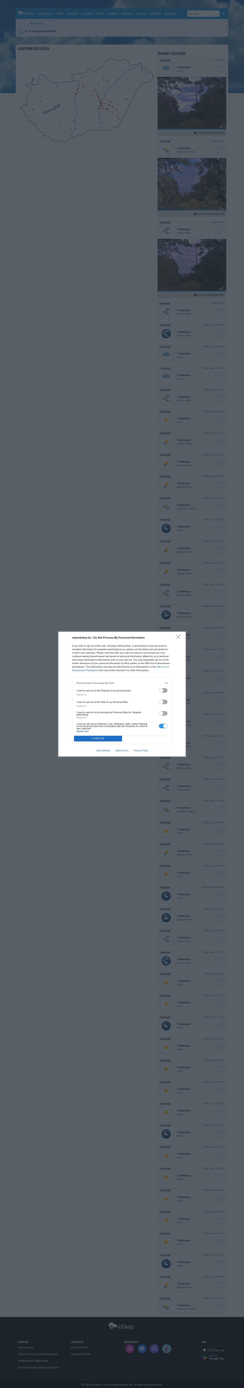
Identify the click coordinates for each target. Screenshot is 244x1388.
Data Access (122, 750)
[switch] (163, 690)
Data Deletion (103, 750)
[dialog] (122, 694)
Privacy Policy (141, 750)
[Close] (179, 638)
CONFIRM (98, 738)
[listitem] (122, 683)
